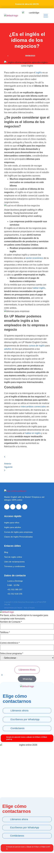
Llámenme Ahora (27, 670)
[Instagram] (12, 506)
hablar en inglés (33, 433)
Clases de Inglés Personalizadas (18, 537)
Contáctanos (18, 728)
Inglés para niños (11, 522)
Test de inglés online (13, 557)
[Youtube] (18, 506)
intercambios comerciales (33, 406)
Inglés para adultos (12, 527)
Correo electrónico (10, 643)
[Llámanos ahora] (6, 710)
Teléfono (5, 632)
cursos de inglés (37, 345)
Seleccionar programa (11, 653)
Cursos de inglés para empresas (18, 532)
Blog (6, 552)
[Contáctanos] (6, 728)
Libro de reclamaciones (14, 562)
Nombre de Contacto (11, 622)
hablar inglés (38, 288)
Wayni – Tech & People (26, 608)
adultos (7, 349)
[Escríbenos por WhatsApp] (6, 719)
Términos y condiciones (14, 566)
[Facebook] (6, 506)
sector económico (34, 258)
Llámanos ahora (19, 710)
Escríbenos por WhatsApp (25, 719)
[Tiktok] (24, 506)
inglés (39, 72)
